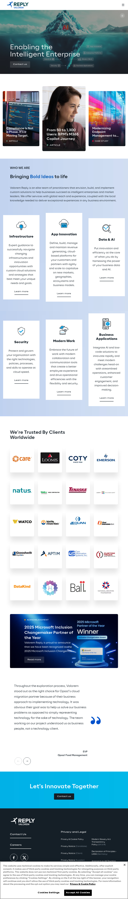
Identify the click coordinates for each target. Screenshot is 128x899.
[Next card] (27, 761)
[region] (64, 880)
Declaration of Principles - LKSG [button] (104, 852)
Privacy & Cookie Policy (83, 884)
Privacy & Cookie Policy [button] (72, 839)
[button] (20, 64)
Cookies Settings (48, 893)
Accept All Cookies (78, 893)
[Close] (124, 864)
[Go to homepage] (17, 5)
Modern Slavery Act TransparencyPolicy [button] (101, 842)
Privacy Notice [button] (74, 846)
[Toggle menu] (123, 5)
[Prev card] (18, 761)
